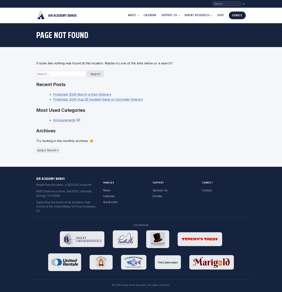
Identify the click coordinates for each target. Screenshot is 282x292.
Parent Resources (197, 15)
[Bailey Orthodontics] (82, 239)
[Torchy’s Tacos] (200, 239)
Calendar (150, 15)
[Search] (244, 4)
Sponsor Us (160, 190)
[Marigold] (211, 262)
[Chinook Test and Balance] (133, 262)
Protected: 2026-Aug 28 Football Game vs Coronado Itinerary (98, 99)
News (106, 190)
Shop (220, 15)
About (132, 15)
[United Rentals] (64, 262)
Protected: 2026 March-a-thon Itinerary (82, 94)
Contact (207, 190)
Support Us (169, 15)
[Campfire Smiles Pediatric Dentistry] (101, 262)
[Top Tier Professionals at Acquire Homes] (157, 239)
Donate (237, 15)
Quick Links (110, 202)
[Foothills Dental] (125, 239)
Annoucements (64, 120)
